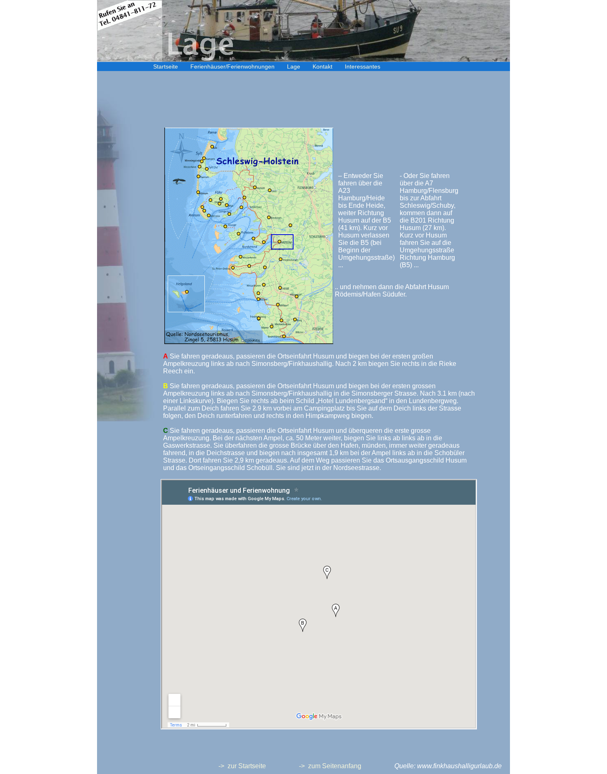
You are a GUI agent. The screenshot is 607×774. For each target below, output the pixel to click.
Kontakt (322, 66)
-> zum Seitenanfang (330, 765)
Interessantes (362, 66)
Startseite (165, 66)
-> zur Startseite (242, 765)
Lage (293, 66)
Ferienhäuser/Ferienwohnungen (232, 66)
